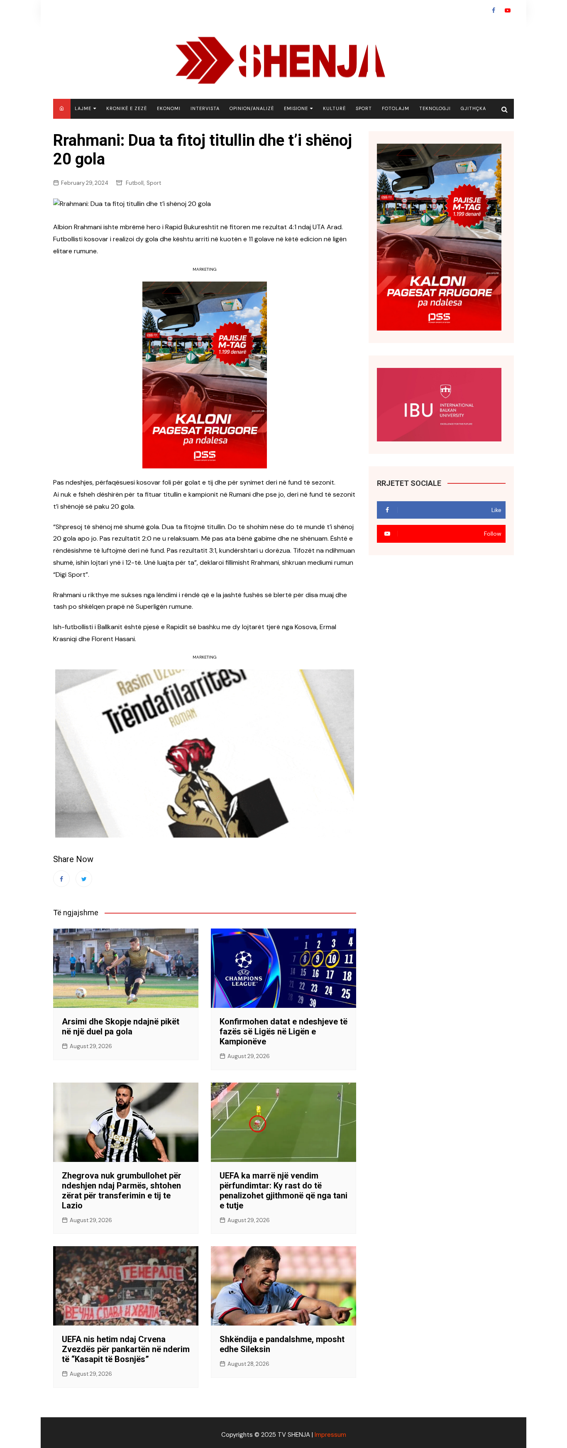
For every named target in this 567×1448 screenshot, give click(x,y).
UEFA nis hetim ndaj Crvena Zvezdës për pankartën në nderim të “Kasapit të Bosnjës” (126, 1349)
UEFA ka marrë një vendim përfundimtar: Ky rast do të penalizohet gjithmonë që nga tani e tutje (283, 1190)
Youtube (507, 10)
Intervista (205, 108)
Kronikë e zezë (126, 108)
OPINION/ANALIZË (252, 108)
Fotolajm (395, 108)
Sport (364, 108)
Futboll (135, 182)
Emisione (296, 108)
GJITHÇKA (473, 108)
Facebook (493, 10)
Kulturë (334, 108)
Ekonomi (169, 108)
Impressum (330, 1435)
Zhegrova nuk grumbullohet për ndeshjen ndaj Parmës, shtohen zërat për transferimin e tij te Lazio (121, 1190)
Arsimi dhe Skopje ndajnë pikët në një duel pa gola (120, 1026)
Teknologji (435, 108)
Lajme (83, 108)
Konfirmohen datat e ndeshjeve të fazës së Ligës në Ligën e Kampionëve (283, 1031)
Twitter (84, 878)
